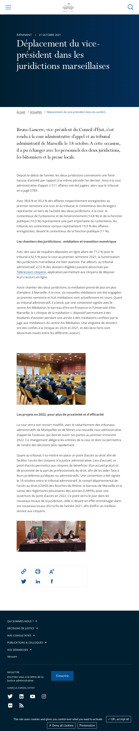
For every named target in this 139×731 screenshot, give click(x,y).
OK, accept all (119, 719)
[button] (131, 7)
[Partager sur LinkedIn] (38, 581)
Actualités (36, 112)
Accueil (21, 112)
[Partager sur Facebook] (52, 581)
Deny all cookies (62, 725)
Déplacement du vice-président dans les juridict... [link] (77, 112)
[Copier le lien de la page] (24, 571)
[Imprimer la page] (38, 571)
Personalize (87, 725)
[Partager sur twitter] (24, 581)
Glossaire (12, 656)
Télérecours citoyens (31, 272)
